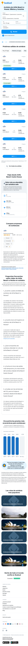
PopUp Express (12, 269)
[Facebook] (7, 630)
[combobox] (14, 14)
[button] (23, 16)
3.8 (9, 246)
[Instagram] (3, 630)
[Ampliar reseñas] (23, 239)
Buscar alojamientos (9, 35)
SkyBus (7, 269)
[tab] (5, 50)
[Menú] (25, 3)
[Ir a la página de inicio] (6, 2)
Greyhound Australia (8, 233)
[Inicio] (2, 42)
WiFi (7, 246)
